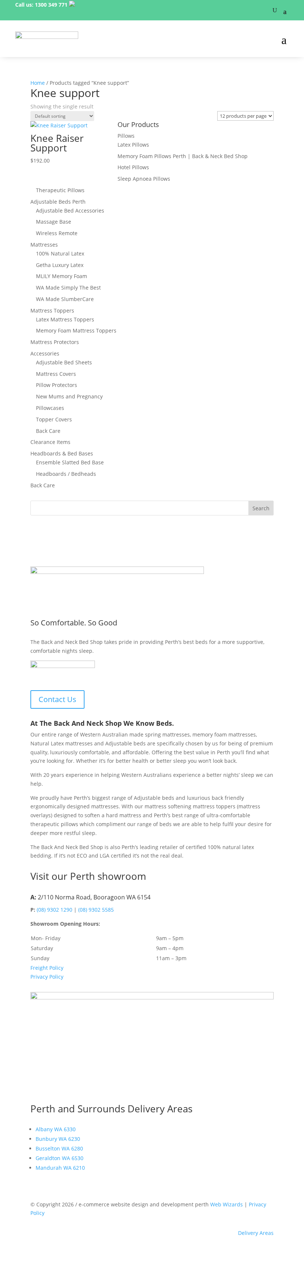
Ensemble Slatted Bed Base (70, 462)
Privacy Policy (46, 976)
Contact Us (57, 699)
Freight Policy (46, 967)
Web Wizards (226, 1204)
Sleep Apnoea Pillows (144, 178)
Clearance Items (50, 441)
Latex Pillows (133, 144)
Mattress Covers (56, 373)
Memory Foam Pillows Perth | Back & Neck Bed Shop (183, 156)
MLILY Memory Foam (61, 276)
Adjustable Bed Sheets (64, 362)
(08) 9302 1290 (54, 909)
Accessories (44, 353)
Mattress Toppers (52, 310)
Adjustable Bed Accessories (70, 210)
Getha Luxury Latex (59, 264)
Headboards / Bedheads (66, 473)
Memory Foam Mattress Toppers (76, 330)
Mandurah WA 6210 (60, 1167)
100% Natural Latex (60, 253)
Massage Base (53, 221)
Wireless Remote (56, 233)
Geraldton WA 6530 (59, 1158)
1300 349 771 (51, 4)
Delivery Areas (256, 1232)
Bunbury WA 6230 (58, 1138)
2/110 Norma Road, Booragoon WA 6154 (94, 897)
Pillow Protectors (56, 384)
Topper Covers (54, 419)
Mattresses (44, 244)
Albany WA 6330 (56, 1129)
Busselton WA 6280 (59, 1148)
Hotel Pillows (133, 167)
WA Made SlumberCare (65, 299)
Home (37, 82)
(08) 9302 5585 (96, 909)
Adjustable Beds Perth (58, 201)
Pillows (126, 135)
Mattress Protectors (54, 341)
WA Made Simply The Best (68, 287)
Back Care (48, 430)
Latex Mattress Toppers (65, 319)
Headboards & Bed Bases (61, 453)
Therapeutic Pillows (60, 190)
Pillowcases (50, 407)
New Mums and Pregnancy (69, 396)
